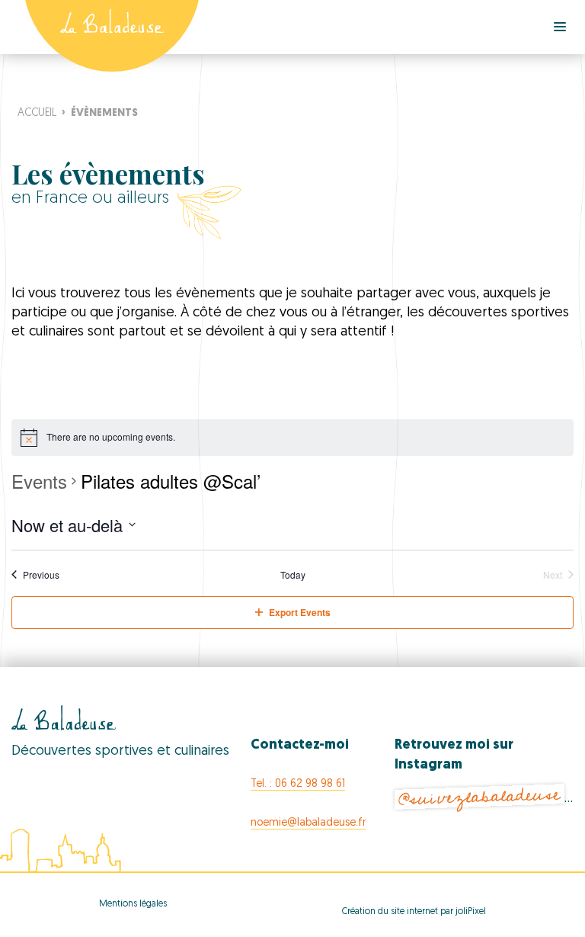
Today (292, 575)
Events (39, 481)
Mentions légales (133, 904)
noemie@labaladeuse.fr (308, 823)
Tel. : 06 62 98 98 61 (298, 784)
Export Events (300, 612)
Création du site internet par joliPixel (414, 911)
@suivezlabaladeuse (479, 797)
